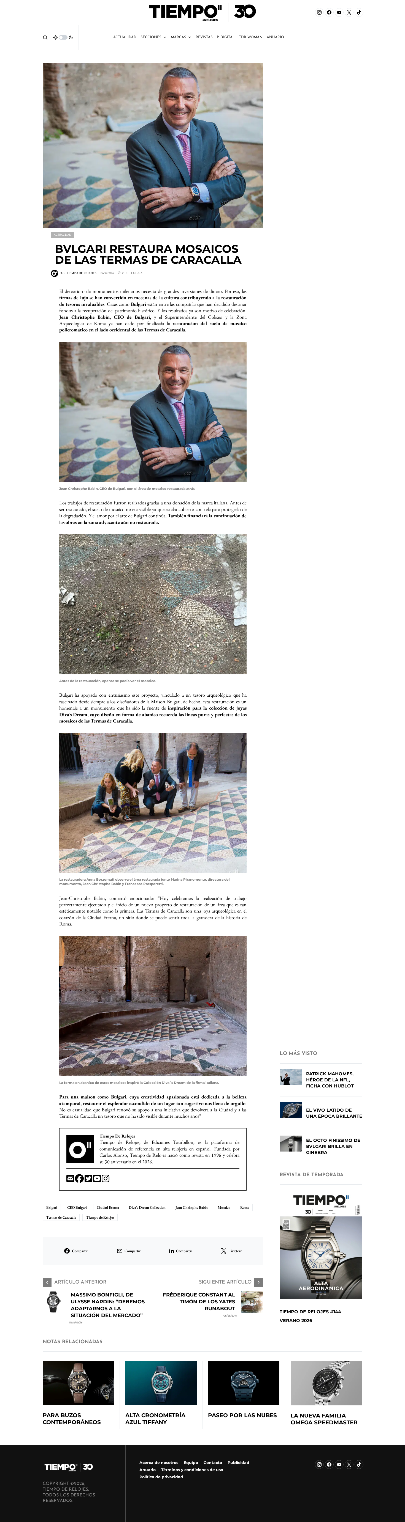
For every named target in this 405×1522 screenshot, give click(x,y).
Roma (244, 1207)
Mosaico (224, 1207)
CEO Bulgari (77, 1207)
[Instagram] (319, 12)
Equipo (191, 1462)
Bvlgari (51, 1207)
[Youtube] (97, 1180)
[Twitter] (89, 1180)
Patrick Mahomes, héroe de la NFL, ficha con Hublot (330, 1080)
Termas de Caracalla (61, 1217)
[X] (349, 12)
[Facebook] (329, 12)
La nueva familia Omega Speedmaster (324, 1419)
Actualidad (124, 37)
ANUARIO (275, 37)
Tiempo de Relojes (100, 1217)
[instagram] (105, 1180)
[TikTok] (359, 12)
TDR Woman (251, 37)
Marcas (178, 37)
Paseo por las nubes (242, 1415)
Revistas (204, 37)
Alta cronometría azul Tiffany (155, 1418)
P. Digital (226, 37)
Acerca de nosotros (158, 1462)
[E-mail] (70, 1180)
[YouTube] (339, 12)
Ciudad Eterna (108, 1207)
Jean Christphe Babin (191, 1207)
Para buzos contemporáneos (72, 1418)
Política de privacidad (161, 1476)
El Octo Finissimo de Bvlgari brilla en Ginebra (333, 1146)
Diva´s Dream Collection (147, 1207)
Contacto (213, 1462)
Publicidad (238, 1462)
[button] (45, 37)
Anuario (147, 1469)
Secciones (151, 37)
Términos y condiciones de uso (192, 1469)
